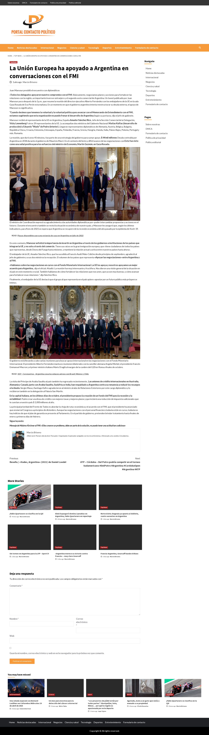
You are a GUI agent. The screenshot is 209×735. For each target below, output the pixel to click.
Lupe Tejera (102, 711)
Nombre (14, 618)
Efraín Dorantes (142, 706)
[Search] (199, 47)
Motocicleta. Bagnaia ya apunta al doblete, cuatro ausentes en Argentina (120, 514)
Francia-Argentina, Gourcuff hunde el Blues (119, 553)
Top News (13, 62)
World (129, 694)
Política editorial (75, 3)
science (51, 694)
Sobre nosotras (13, 3)
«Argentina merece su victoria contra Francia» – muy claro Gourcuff (71, 554)
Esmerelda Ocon (25, 709)
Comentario (16, 585)
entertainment (15, 694)
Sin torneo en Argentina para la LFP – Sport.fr (29, 553)
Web (12, 636)
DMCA (24, 3)
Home (10, 47)
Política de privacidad (58, 3)
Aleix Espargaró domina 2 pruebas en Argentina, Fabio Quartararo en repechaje (73, 514)
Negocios (61, 47)
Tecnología (93, 47)
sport (90, 694)
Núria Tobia (63, 706)
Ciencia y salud (77, 47)
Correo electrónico (81, 622)
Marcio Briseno (30, 82)
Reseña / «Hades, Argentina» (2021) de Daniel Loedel (38, 460)
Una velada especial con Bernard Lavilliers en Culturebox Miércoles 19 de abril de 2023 (26, 703)
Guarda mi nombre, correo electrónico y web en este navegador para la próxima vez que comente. (57, 653)
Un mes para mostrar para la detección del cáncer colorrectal (63, 702)
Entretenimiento (123, 47)
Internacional (47, 47)
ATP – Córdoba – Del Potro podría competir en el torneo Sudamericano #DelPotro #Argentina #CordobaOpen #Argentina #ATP (110, 464)
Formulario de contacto (38, 3)
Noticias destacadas (27, 47)
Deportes (107, 47)
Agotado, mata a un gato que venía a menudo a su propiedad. (143, 702)
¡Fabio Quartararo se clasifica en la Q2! (26, 513)
